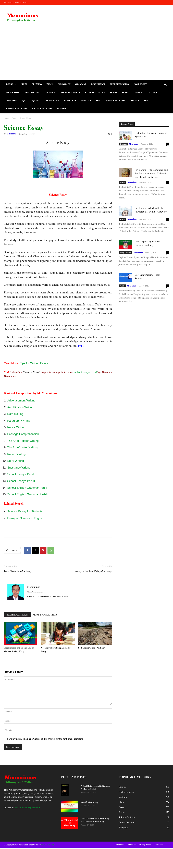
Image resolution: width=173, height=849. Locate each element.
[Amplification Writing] (69, 806)
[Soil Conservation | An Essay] (95, 633)
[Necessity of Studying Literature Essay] (58, 633)
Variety (68, 100)
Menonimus (11, 133)
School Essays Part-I (86, 372)
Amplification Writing (20, 407)
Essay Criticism (138, 100)
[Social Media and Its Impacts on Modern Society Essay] (20, 633)
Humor (139, 92)
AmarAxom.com (47, 844)
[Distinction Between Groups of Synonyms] (125, 135)
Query (36, 100)
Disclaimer (158, 844)
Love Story (140, 84)
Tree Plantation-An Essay (18, 571)
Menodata (12, 100)
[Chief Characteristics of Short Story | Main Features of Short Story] (69, 823)
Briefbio (37, 84)
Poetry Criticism (41, 108)
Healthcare (32, 92)
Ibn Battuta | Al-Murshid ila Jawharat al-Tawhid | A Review (151, 209)
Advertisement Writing (21, 400)
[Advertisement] (86, 55)
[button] (165, 84)
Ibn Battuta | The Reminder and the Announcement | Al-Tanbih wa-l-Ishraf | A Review (151, 173)
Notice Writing (16, 427)
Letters (152, 92)
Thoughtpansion (119, 84)
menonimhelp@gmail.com (27, 807)
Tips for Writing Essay (34, 363)
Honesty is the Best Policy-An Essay (92, 571)
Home (6, 118)
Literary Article (70, 92)
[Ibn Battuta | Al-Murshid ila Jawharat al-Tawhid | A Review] (125, 211)
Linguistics (98, 84)
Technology (51, 100)
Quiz (25, 100)
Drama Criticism (115, 100)
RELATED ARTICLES (17, 614)
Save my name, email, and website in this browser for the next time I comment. (45, 738)
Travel (126, 92)
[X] (35, 550)
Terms (113, 92)
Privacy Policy (145, 844)
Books (9, 84)
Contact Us (131, 844)
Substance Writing (18, 467)
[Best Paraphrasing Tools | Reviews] (125, 277)
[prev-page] (6, 658)
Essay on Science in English (25, 518)
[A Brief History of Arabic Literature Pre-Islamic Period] (65, 790)
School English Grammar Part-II (27, 494)
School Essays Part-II (21, 481)
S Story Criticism (16, 108)
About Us (120, 844)
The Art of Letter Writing (22, 447)
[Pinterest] (43, 550)
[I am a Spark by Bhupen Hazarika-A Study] (125, 244)
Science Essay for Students (24, 511)
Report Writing (16, 454)
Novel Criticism (90, 100)
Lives (24, 84)
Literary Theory (95, 92)
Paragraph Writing (18, 420)
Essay (49, 84)
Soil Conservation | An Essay (91, 647)
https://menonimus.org (36, 591)
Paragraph (64, 84)
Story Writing (15, 460)
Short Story (13, 92)
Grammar (80, 84)
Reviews (61, 108)
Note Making (15, 414)
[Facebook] (27, 550)
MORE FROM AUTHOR (45, 614)
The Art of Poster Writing (23, 440)
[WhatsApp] (50, 550)
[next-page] (11, 658)
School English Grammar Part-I (27, 487)
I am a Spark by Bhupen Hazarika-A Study (147, 243)
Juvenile (49, 92)
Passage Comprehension (23, 434)
